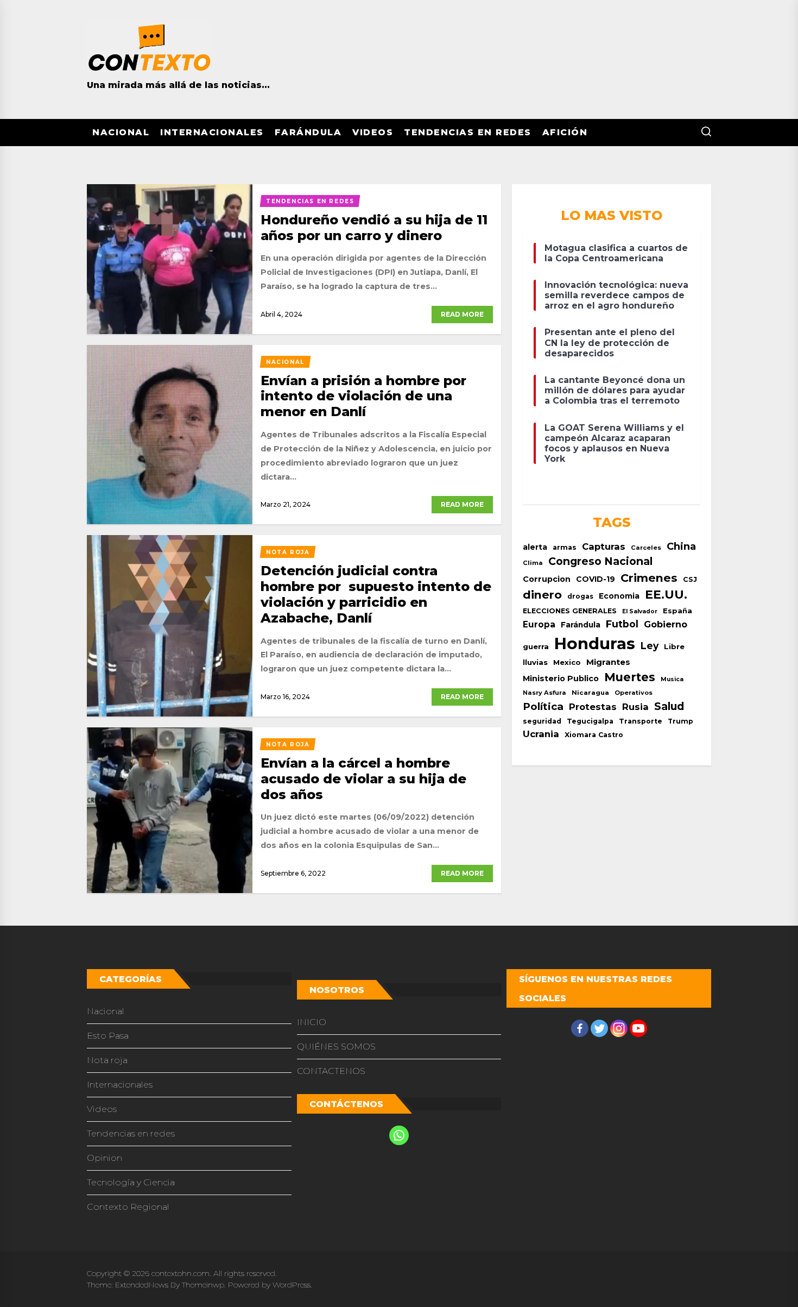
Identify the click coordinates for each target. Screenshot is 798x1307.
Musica (672, 679)
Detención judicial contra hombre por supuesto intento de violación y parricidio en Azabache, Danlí (376, 594)
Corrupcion (547, 579)
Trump (680, 721)
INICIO (311, 1022)
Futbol (622, 624)
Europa (539, 624)
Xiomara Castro (594, 735)
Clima (533, 563)
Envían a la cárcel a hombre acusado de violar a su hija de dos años (363, 778)
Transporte (640, 721)
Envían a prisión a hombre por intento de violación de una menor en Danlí (363, 396)
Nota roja (107, 1060)
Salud (669, 706)
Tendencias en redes (467, 132)
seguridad (542, 721)
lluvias (535, 662)
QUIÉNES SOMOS (336, 1046)
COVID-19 (595, 579)
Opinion (104, 1158)
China (681, 546)
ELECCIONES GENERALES (570, 611)
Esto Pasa (108, 1035)
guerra (536, 646)
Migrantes (608, 662)
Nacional (120, 132)
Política (543, 706)
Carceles (646, 547)
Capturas (603, 546)
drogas (580, 596)
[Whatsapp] (399, 1135)
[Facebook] (579, 1028)
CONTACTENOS (331, 1071)
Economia (619, 596)
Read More (462, 314)
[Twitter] (599, 1028)
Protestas (593, 706)
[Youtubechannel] (638, 1028)
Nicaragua (590, 692)
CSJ (690, 579)
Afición (565, 132)
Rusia (635, 706)
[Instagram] (619, 1028)
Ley (649, 645)
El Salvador (639, 611)
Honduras (594, 643)
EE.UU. (666, 594)
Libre (674, 646)
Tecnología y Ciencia (131, 1182)
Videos (372, 132)
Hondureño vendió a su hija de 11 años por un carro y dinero (374, 227)
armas (565, 547)
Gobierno (665, 624)
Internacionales (212, 132)
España (677, 611)
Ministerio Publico (561, 678)
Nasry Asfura (544, 692)
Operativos (634, 692)
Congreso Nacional (600, 561)
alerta (535, 547)
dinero (542, 594)
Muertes (629, 677)
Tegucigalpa (590, 721)
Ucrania (541, 733)
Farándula (308, 132)
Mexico (567, 662)
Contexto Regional (128, 1207)
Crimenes (648, 578)
